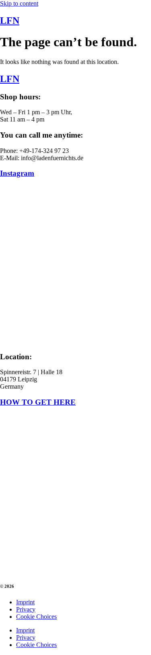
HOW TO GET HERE (38, 402)
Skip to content (19, 3)
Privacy (25, 609)
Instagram (17, 173)
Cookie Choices (36, 616)
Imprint (25, 602)
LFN (9, 20)
